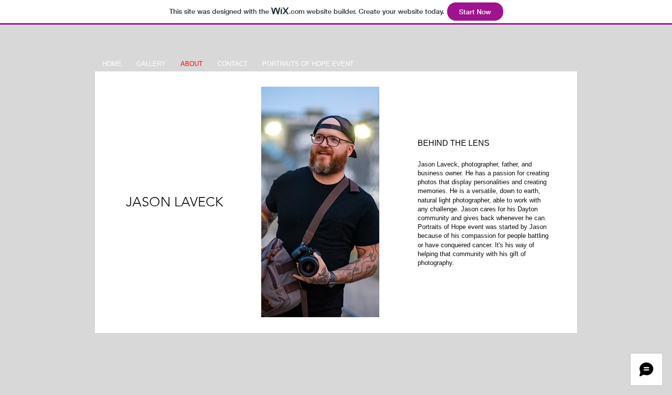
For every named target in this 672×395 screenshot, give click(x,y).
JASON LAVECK (174, 202)
